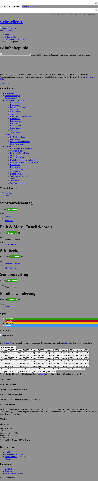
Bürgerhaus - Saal (12, 244)
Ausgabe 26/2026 (37, 361)
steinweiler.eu (27, 6)
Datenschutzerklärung (61, 15)
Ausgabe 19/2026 (52, 363)
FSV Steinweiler (17, 158)
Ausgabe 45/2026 (22, 353)
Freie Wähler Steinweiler (20, 142)
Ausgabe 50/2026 (37, 350)
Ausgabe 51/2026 (22, 350)
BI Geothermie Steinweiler (21, 148)
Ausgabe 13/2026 (52, 366)
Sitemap (8, 459)
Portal (42, 374)
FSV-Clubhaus (11, 268)
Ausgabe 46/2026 (7, 353)
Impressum (80, 15)
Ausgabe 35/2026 (82, 355)
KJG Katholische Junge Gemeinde (24, 162)
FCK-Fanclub (15, 155)
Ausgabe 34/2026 (7, 358)
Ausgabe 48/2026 (67, 350)
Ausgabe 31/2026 (52, 358)
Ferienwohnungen (12, 96)
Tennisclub (14, 178)
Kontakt (92, 15)
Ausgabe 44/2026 (37, 353)
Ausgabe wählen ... (8, 347)
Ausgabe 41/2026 (82, 353)
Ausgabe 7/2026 (50, 369)
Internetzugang (11, 98)
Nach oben (4, 83)
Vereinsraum (15, 132)
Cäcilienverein (16, 151)
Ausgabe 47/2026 (82, 350)
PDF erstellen (7, 195)
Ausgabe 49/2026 (52, 350)
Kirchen (13, 123)
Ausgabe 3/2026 (21, 372)
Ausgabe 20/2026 (37, 363)
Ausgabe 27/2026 (22, 361)
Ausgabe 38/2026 (37, 355)
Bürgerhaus (15, 105)
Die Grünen (15, 139)
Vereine (8, 146)
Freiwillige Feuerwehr (19, 107)
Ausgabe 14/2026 (37, 366)
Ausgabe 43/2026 (52, 353)
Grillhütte (14, 109)
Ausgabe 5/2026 (78, 369)
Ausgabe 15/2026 (22, 366)
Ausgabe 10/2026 (7, 369)
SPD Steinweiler (17, 144)
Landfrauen (15, 165)
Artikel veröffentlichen (14, 454)
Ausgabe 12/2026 (67, 366)
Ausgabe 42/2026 (67, 353)
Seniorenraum (15, 128)
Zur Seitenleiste (6, 30)
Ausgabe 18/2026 (67, 363)
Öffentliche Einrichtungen (15, 100)
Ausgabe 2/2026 (35, 372)
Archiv (8, 452)
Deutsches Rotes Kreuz (19, 153)
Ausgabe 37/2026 (52, 355)
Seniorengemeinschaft (19, 176)
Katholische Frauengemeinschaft (23, 160)
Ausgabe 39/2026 (22, 355)
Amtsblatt (7, 343)
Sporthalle (14, 130)
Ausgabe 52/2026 (7, 350)
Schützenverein (16, 174)
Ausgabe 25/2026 (52, 361)
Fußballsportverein (12, 263)
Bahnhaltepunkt (16, 102)
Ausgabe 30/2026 (67, 358)
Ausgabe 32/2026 (37, 358)
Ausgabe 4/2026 (7, 372)
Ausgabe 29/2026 (82, 358)
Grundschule (15, 112)
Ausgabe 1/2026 (49, 372)
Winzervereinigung (18, 183)
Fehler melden (11, 457)
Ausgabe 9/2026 (22, 369)
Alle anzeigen (7, 193)
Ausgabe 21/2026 (22, 363)
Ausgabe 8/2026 (36, 369)
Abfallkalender (11, 93)
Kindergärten (15, 121)
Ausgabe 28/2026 (7, 361)
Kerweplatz (15, 119)
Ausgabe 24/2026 (67, 361)
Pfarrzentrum (15, 125)
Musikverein (15, 171)
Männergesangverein (18, 169)
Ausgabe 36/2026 (67, 355)
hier (66, 343)
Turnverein (14, 181)
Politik (7, 135)
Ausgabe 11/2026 (82, 366)
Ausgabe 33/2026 (22, 358)
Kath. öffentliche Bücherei (21, 116)
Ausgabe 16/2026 (7, 366)
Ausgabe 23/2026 (82, 361)
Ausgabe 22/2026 (7, 363)
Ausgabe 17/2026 (82, 363)
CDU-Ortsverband (17, 137)
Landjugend (15, 167)
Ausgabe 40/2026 (7, 355)
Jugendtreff (14, 114)
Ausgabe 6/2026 (64, 369)
